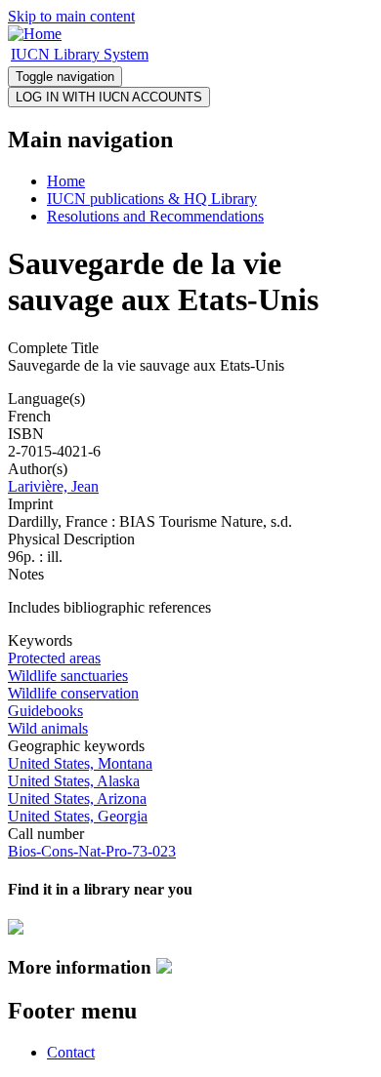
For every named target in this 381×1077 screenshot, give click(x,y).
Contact (71, 1052)
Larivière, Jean (53, 486)
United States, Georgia (78, 816)
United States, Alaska (74, 781)
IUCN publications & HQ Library (152, 198)
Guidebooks (45, 710)
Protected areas (54, 658)
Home (66, 181)
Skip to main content (71, 16)
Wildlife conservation (73, 693)
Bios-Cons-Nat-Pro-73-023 (92, 851)
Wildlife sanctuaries (68, 675)
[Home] (35, 33)
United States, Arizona (77, 798)
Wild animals (48, 728)
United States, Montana (80, 763)
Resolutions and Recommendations (155, 216)
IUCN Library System (79, 54)
